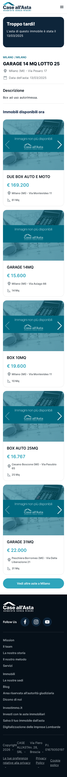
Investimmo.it (12, 708)
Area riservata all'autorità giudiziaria (28, 693)
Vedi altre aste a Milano (33, 583)
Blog (6, 687)
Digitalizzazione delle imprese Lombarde (31, 727)
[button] (59, 145)
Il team (7, 646)
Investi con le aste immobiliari (24, 714)
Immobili (9, 674)
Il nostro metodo (14, 659)
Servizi (7, 666)
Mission (8, 640)
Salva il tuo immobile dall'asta (23, 720)
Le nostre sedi (13, 680)
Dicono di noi (12, 699)
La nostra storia (14, 653)
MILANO (8, 57)
